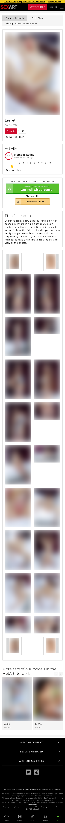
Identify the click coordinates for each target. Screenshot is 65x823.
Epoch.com (32, 805)
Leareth (11, 120)
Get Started (37, 7)
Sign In (53, 7)
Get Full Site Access (36, 188)
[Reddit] (36, 772)
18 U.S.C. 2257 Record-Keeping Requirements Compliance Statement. (32, 789)
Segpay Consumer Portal (51, 807)
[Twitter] (28, 772)
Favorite (11, 131)
